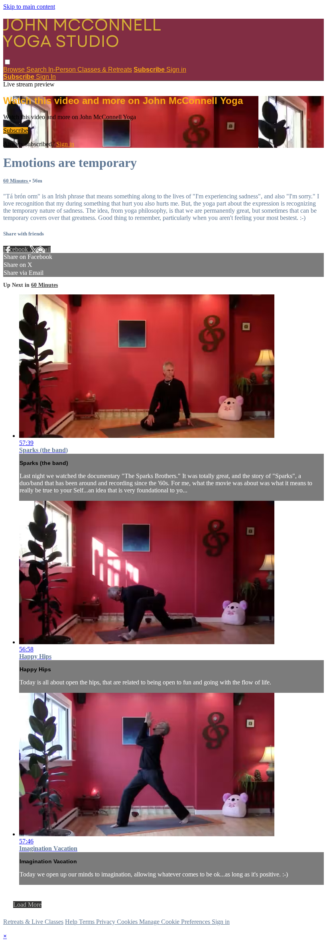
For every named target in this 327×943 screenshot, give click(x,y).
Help (72, 921)
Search (37, 69)
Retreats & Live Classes (33, 921)
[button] (7, 62)
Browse (14, 69)
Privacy (106, 921)
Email (43, 249)
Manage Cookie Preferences (175, 921)
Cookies (128, 921)
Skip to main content (29, 6)
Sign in (176, 69)
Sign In (46, 76)
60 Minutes (16, 181)
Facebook (16, 249)
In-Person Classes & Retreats (90, 69)
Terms (87, 921)
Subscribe (15, 130)
